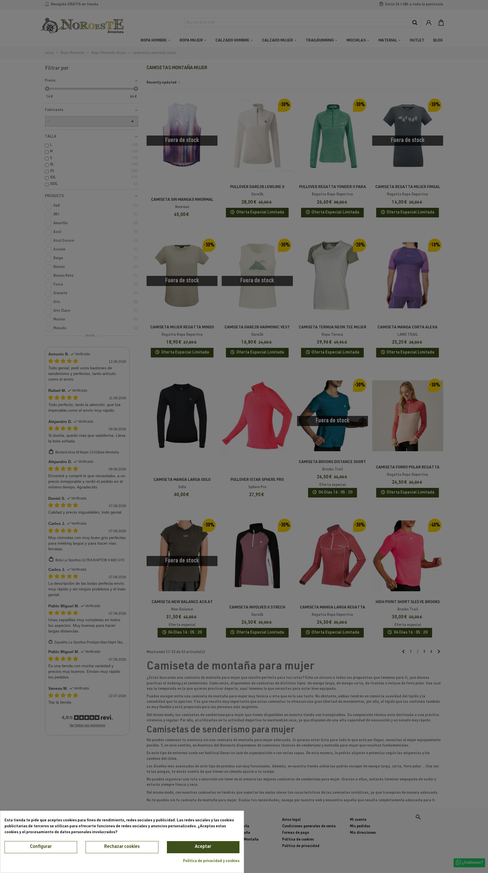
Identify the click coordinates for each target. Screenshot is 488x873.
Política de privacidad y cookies (211, 861)
